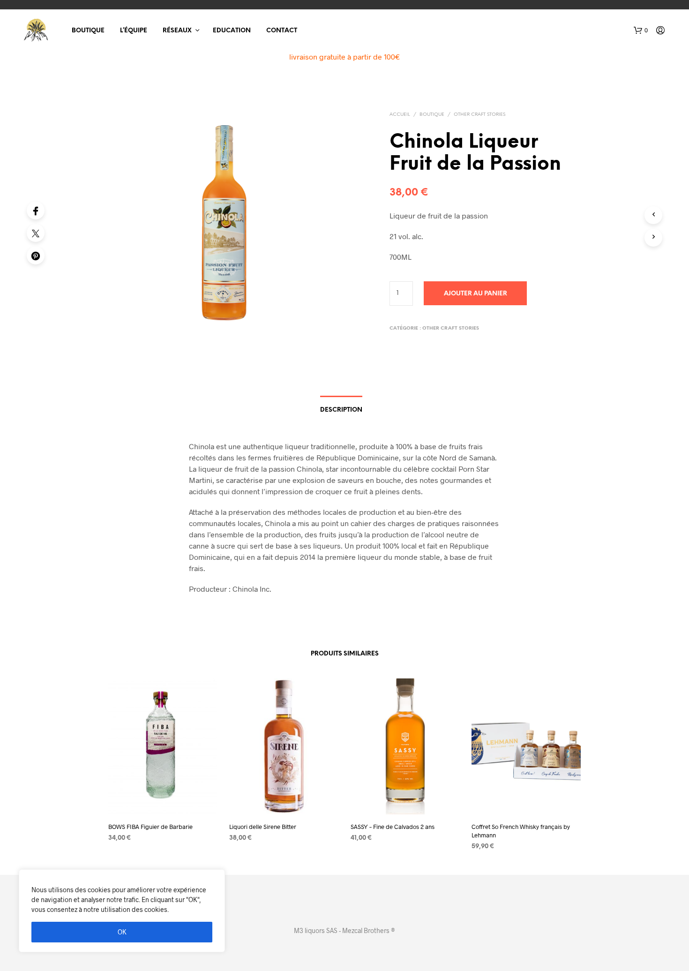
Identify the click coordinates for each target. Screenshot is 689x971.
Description (341, 410)
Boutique (88, 31)
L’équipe (133, 31)
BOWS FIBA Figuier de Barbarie (150, 826)
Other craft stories (479, 114)
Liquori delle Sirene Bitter (262, 826)
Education (232, 31)
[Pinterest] (36, 255)
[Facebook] (36, 210)
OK (122, 932)
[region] (122, 910)
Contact (281, 31)
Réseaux (177, 31)
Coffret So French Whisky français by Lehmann (521, 831)
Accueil (399, 114)
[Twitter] (36, 233)
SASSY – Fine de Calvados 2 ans (392, 826)
